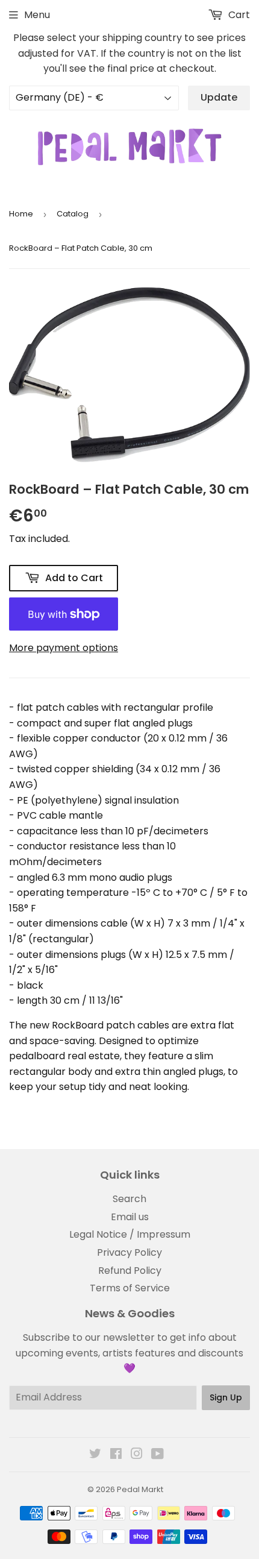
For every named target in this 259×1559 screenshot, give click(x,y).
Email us (130, 1217)
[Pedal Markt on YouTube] (157, 1455)
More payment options (63, 648)
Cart (238, 15)
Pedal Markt (140, 1489)
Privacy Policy (129, 1252)
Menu (37, 15)
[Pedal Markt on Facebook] (116, 1455)
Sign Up (226, 1397)
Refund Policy (129, 1270)
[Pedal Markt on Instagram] (137, 1455)
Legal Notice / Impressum (129, 1234)
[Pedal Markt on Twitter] (95, 1455)
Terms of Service (130, 1288)
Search (129, 1199)
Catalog (73, 213)
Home (21, 213)
